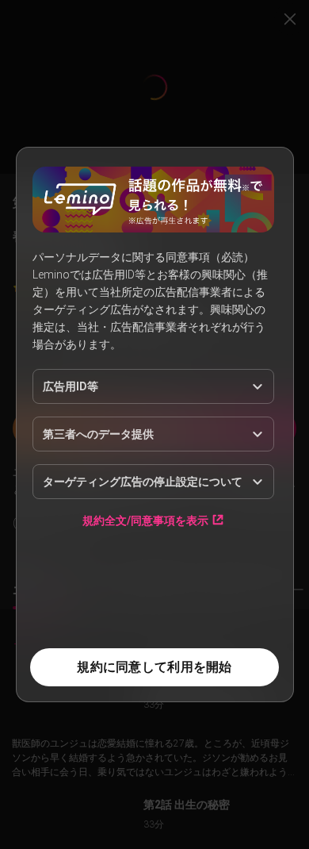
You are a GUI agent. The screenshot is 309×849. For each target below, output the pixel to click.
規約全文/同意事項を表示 (145, 520)
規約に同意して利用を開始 (154, 666)
